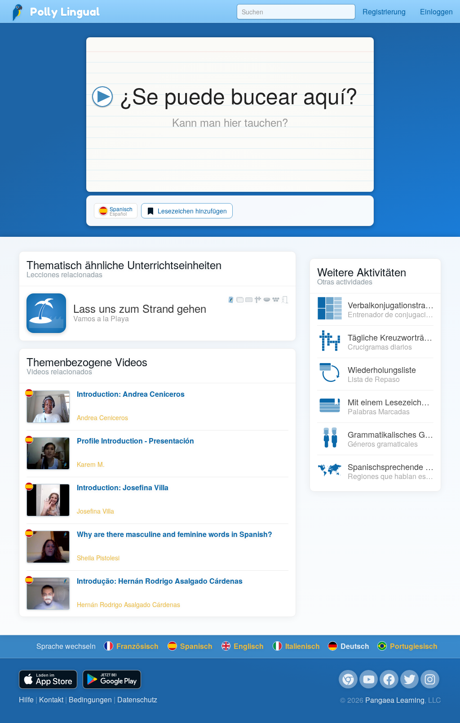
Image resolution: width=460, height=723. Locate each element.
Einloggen (436, 11)
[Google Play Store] (112, 679)
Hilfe (26, 699)
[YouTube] (368, 679)
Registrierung (384, 11)
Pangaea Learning (395, 700)
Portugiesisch (413, 646)
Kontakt (51, 699)
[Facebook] (389, 679)
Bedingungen (90, 699)
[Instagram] (429, 679)
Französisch (137, 646)
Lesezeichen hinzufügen (191, 210)
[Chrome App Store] (348, 679)
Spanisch (195, 646)
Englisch (248, 646)
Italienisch (301, 646)
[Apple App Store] (48, 679)
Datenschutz (137, 699)
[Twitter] (409, 679)
